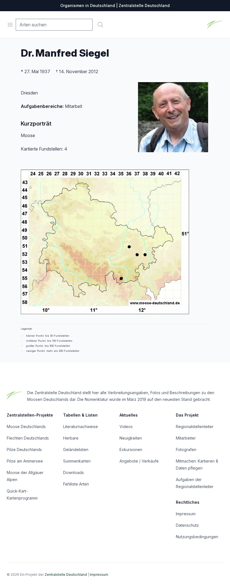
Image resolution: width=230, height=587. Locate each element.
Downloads (73, 472)
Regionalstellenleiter (194, 426)
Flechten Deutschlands (28, 438)
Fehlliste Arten (76, 484)
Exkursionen (130, 449)
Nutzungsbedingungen (197, 536)
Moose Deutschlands (26, 426)
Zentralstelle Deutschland (66, 574)
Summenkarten (77, 461)
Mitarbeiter (186, 438)
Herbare (71, 438)
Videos (126, 426)
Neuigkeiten (130, 438)
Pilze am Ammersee (25, 461)
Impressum (186, 513)
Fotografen (186, 449)
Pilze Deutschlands (24, 449)
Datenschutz (187, 525)
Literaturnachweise (80, 426)
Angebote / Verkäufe (139, 461)
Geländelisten (75, 449)
